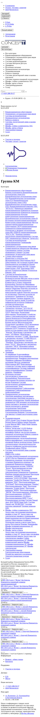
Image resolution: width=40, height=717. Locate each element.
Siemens (34, 424)
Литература (20, 284)
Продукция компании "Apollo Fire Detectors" (21, 479)
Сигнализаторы (11, 166)
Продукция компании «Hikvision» (25, 492)
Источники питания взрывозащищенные (20, 220)
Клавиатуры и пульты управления (18, 282)
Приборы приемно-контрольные (17, 474)
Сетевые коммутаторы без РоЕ (17, 266)
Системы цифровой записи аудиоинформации (20, 369)
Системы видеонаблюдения (15, 116)
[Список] (4, 578)
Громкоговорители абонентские (17, 248)
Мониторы (9, 286)
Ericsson (30, 420)
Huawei (14, 422)
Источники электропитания (16, 320)
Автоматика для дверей (14, 310)
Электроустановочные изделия (17, 556)
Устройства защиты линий (15, 300)
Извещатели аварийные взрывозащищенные (19, 209)
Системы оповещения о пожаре (17, 251)
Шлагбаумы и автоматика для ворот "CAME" (18, 335)
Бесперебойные (11, 378)
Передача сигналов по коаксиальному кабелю (18, 291)
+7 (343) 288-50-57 (8, 93)
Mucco (7, 678)
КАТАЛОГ (5, 47)
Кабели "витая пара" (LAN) (15, 428)
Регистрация (10, 36)
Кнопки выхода (11, 322)
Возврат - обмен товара (14, 659)
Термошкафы (33, 524)
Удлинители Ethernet (19, 270)
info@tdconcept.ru (11, 10)
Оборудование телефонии (21, 520)
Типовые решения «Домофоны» (18, 371)
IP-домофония (10, 354)
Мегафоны (34, 248)
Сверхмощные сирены (13, 250)
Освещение (33, 472)
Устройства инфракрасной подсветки (19, 301)
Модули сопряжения (22, 362)
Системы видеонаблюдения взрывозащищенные (15, 241)
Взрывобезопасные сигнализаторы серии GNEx (16, 201)
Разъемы (24, 524)
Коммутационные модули (15, 518)
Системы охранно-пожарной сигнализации (21, 456)
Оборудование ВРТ (12, 364)
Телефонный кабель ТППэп (15, 448)
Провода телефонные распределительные (21, 446)
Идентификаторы (29, 318)
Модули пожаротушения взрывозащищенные (21, 223)
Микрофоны (30, 284)
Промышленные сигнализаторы (17, 118)
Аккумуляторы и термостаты (16, 376)
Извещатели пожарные (23, 464)
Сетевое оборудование (13, 256)
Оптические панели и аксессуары (18, 522)
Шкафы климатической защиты (19, 541)
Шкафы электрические (14, 528)
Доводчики (14, 312)
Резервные (15, 382)
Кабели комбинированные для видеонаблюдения (21, 437)
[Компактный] (6, 578)
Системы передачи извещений (18, 505)
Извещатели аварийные (26, 458)
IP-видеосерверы (11, 276)
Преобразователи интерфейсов (17, 264)
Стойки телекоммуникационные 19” (17, 539)
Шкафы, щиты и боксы (14, 128)
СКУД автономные (31, 324)
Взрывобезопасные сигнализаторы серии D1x (21, 193)
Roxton (15, 170)
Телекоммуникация (12, 418)
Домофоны (9, 352)
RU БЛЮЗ (16, 454)
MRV (19, 424)
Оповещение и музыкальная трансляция (20, 114)
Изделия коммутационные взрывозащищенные (19, 215)
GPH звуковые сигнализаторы (27, 402)
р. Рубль (8, 26)
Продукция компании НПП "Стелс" (19, 498)
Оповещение (22, 168)
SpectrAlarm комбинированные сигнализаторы (18, 409)
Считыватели (22, 326)
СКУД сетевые (10, 326)
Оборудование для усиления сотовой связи (21, 262)
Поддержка (5, 665)
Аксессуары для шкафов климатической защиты (22, 535)
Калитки (30, 320)
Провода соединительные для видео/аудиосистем (22, 443)
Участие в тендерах (12, 139)
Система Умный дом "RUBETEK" (20, 503)
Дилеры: (4, 673)
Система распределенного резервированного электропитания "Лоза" (19, 384)
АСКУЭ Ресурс (11, 458)
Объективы (16, 288)
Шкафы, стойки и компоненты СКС (19, 126)
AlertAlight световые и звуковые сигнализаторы (19, 399)
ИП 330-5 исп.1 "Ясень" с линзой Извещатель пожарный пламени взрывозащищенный (18, 612)
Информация (6, 656)
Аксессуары (23, 276)
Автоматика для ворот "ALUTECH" (19, 308)
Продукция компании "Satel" (16, 486)
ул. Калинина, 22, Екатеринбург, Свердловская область (17, 697)
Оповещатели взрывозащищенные (18, 228)
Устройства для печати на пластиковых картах (21, 329)
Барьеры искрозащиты (13, 192)
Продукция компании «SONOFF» (18, 494)
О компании (10, 6)
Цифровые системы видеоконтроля (19, 303)
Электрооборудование (13, 130)
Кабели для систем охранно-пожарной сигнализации (20, 433)
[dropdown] (2, 2)
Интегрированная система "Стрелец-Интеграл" (18, 469)
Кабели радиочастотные (23, 442)
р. (5, 18)
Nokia (23, 424)
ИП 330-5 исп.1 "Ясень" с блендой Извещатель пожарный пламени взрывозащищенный (19, 599)
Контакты (9, 661)
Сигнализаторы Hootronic (15, 412)
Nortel (28, 424)
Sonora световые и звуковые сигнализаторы (21, 404)
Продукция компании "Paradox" (27, 484)
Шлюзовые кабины (26, 346)
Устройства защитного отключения (18, 554)
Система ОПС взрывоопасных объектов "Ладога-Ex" (22, 237)
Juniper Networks (29, 422)
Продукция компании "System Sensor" (20, 487)
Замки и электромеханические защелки (20, 316)
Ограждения (10, 324)
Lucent (7, 424)
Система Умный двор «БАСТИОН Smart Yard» (21, 501)
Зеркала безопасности (13, 318)
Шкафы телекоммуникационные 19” (19, 526)
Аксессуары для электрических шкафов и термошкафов (20, 515)
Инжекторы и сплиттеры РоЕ (16, 258)
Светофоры (19, 324)
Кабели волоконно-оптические (18, 429)
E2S (6, 676)
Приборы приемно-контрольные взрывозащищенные (18, 235)
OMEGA (8, 454)
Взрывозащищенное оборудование (18, 112)
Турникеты (21, 328)
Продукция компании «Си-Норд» (18, 496)
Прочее (32, 264)
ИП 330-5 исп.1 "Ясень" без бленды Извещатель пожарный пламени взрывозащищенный (19, 587)
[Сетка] (2, 578)
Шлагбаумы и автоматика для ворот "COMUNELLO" (21, 337)
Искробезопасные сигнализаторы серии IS (21, 218)
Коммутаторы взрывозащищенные (18, 222)
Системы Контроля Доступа (16, 306)
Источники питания (13, 374)
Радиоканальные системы (15, 500)
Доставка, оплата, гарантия (15, 141)
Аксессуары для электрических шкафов (20, 537)
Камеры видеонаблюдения (21, 280)
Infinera (20, 422)
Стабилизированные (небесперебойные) (18, 391)
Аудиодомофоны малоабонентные (17, 355)
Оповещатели (23, 472)
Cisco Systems (21, 420)
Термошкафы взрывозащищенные (18, 243)
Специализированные (13, 388)
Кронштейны (10, 284)
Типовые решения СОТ (25, 298)
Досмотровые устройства (26, 314)
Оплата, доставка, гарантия (15, 8)
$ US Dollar (9, 24)
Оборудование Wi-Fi (27, 260)
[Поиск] (26, 91)
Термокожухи (20, 296)
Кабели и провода (12, 120)
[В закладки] (25, 592)
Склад (7, 132)
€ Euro (7, 22)
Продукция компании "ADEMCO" (22, 475)
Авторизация (10, 34)
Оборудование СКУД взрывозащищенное (21, 226)
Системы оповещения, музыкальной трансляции (20, 253)
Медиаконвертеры (12, 260)
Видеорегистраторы (13, 278)
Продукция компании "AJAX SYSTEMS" (18, 477)
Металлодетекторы (25, 322)
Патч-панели (15, 524)
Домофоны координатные (28, 358)
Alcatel (13, 420)
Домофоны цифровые (13, 360)
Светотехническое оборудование (17, 552)
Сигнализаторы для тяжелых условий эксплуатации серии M (21, 414)
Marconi (14, 424)
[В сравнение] (27, 592)
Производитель (11, 176)
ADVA (7, 420)
